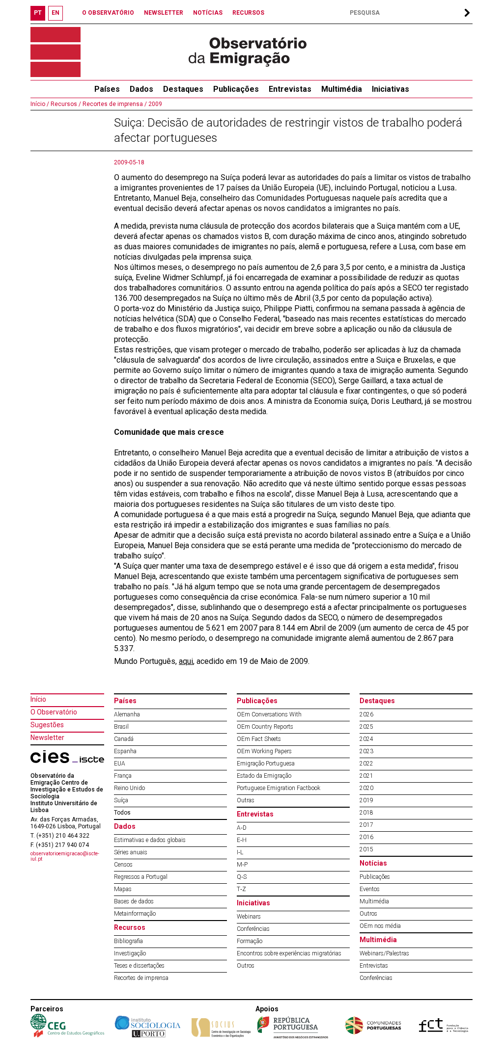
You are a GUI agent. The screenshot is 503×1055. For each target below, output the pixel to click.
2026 (366, 714)
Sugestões (47, 725)
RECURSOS (248, 12)
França (123, 775)
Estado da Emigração (264, 775)
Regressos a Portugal (141, 876)
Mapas (123, 889)
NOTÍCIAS (208, 12)
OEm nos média (380, 926)
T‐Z (241, 889)
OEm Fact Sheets (259, 739)
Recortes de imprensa (141, 978)
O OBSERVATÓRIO (108, 12)
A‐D (242, 827)
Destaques (183, 89)
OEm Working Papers (264, 751)
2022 (366, 763)
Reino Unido (129, 788)
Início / (39, 104)
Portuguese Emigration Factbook (278, 788)
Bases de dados (134, 901)
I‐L (240, 852)
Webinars (249, 916)
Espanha (125, 751)
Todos (122, 812)
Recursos (129, 927)
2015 (366, 849)
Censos (123, 864)
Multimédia (341, 89)
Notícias (373, 863)
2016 (366, 837)
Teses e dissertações (139, 965)
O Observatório (53, 712)
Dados (141, 89)
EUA (119, 763)
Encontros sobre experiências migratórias (289, 953)
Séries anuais (130, 852)
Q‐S (242, 876)
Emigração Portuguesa (266, 763)
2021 (366, 775)
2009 (154, 104)
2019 (366, 800)
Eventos (370, 889)
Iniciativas (390, 89)
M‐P (242, 864)
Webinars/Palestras (384, 953)
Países (125, 701)
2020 (366, 788)
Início (38, 699)
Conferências (253, 928)
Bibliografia (128, 941)
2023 (366, 751)
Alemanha (127, 714)
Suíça (121, 800)
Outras (245, 800)
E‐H (242, 840)
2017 (366, 824)
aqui (186, 661)
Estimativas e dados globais (150, 840)
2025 (366, 726)
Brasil (121, 726)
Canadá (124, 739)
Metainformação (135, 913)
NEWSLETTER (163, 12)
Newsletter (47, 737)
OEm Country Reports (265, 726)
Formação (249, 941)
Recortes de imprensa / (114, 104)
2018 (366, 812)
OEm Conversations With (269, 714)
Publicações (236, 89)
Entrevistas (290, 89)
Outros (245, 965)
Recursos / (65, 104)
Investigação (130, 953)
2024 (366, 739)
